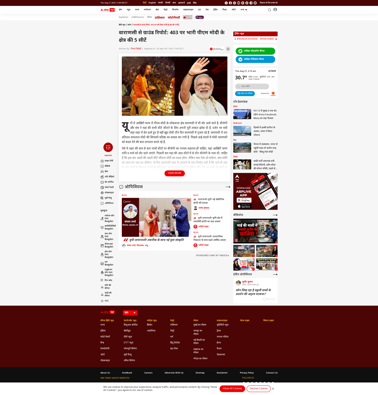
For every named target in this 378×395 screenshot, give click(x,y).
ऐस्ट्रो (165, 9)
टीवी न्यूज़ (128, 337)
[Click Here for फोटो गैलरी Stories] (174, 17)
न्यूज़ (128, 9)
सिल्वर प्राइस (268, 321)
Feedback (127, 373)
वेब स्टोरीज (109, 182)
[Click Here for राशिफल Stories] (160, 17)
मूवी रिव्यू (108, 198)
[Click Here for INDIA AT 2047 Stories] (199, 17)
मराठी (160, 2)
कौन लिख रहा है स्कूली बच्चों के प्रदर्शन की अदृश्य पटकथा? (253, 292)
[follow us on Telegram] (251, 3)
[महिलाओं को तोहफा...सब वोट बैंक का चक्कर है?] (244, 264)
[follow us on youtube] (238, 3)
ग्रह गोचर (174, 348)
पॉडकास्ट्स (109, 192)
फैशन (219, 348)
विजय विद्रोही (136, 48)
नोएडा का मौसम (200, 358)
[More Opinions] (228, 187)
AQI (107, 300)
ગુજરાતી (181, 2)
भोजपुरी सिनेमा (130, 348)
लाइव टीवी (109, 161)
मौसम (149, 17)
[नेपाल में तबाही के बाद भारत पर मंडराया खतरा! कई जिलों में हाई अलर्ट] (267, 251)
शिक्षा (224, 9)
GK (199, 9)
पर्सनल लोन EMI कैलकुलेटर (109, 218)
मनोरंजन (147, 9)
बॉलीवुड (127, 330)
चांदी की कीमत (108, 294)
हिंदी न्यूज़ (122, 25)
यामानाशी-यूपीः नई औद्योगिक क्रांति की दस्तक (208, 201)
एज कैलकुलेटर (109, 263)
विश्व (102, 342)
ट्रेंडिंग (215, 9)
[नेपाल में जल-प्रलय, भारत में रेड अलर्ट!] (244, 251)
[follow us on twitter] (226, 3)
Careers (148, 373)
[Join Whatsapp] (255, 3)
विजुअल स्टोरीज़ (131, 325)
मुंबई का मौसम (199, 325)
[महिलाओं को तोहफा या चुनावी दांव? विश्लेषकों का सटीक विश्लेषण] (267, 264)
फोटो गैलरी (109, 187)
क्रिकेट (149, 325)
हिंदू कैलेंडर (175, 342)
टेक (207, 9)
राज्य (137, 9)
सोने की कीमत (108, 287)
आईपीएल (151, 330)
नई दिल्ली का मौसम (199, 342)
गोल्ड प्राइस (244, 321)
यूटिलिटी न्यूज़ (223, 325)
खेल (157, 9)
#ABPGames (137, 17)
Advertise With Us (174, 373)
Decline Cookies (259, 388)
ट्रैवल (219, 330)
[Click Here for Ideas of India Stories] (187, 17)
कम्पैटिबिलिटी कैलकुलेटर (110, 227)
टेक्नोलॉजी (104, 348)
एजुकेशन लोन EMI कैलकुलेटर (109, 272)
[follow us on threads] (234, 3)
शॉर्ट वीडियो (109, 176)
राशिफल (174, 325)
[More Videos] (275, 215)
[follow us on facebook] (230, 3)
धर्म (171, 337)
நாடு (189, 2)
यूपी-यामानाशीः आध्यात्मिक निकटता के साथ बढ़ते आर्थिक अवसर (209, 238)
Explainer (123, 17)
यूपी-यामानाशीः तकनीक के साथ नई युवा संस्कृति (153, 240)
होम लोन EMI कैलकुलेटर (109, 254)
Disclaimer (222, 373)
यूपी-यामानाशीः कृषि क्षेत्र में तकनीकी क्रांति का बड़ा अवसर (207, 220)
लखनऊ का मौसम (198, 351)
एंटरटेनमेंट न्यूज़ (130, 321)
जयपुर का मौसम (197, 332)
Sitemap (200, 373)
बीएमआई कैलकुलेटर (109, 245)
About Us (105, 373)
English (152, 2)
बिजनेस (175, 9)
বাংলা (174, 2)
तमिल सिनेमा (129, 360)
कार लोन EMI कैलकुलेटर (109, 236)
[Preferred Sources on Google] (216, 49)
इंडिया (103, 330)
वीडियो (107, 166)
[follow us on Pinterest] (247, 3)
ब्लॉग (129, 25)
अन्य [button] (242, 9)
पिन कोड (108, 280)
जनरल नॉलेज (222, 337)
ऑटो (234, 9)
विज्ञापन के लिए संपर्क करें (269, 3)
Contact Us (272, 373)
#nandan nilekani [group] (247, 39)
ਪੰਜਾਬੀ (167, 2)
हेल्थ (219, 342)
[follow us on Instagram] (243, 3)
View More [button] (174, 173)
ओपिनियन (109, 203)
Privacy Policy (247, 373)
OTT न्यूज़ (128, 342)
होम (120, 9)
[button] (108, 150)
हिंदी (144, 2)
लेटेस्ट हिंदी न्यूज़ (107, 321)
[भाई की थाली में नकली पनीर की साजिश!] (255, 231)
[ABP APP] (244, 200)
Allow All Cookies (232, 388)
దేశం (195, 2)
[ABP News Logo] (108, 10)
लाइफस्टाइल (188, 9)
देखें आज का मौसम (244, 93)
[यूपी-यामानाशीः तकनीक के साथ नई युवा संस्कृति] (156, 217)
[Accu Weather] (273, 93)
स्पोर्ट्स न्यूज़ (152, 321)
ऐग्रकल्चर (221, 354)
